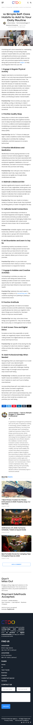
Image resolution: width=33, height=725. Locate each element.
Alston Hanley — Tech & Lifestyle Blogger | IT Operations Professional (20, 414)
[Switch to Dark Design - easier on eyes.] (28, 2)
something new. (22, 293)
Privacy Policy (8, 720)
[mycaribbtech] (16, 2)
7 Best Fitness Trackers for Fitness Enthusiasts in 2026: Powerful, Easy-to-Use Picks (16, 502)
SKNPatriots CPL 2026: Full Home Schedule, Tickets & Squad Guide (14, 529)
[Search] (30, 2)
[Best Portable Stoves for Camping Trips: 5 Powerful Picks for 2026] (16, 543)
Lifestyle (16, 11)
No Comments (13, 27)
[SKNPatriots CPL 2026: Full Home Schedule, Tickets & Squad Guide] (16, 517)
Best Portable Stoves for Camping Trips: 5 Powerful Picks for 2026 (16, 555)
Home (3, 7)
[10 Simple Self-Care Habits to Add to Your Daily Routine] (16, 38)
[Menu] (3, 2)
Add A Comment (16, 564)
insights (22, 62)
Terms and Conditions (22, 720)
